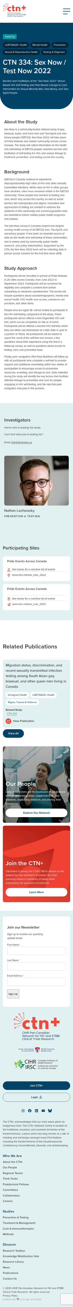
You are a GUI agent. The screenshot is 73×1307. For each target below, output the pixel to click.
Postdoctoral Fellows (16, 1184)
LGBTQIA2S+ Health (16, 45)
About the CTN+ (13, 1162)
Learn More (36, 892)
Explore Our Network (36, 813)
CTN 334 (12, 713)
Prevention (60, 45)
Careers (8, 1201)
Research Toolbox (14, 1251)
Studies (8, 1211)
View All (13, 733)
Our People (10, 1167)
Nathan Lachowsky (19, 510)
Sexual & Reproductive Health (21, 52)
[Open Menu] (66, 11)
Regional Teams (13, 1173)
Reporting (10, 36)
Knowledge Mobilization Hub (21, 1256)
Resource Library (13, 1262)
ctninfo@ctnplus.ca (21, 442)
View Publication (23, 721)
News (6, 1267)
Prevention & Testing (16, 1217)
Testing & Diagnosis (54, 52)
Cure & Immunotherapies (18, 1228)
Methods (8, 1234)
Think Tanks (10, 1178)
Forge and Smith (32, 1299)
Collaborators (11, 1195)
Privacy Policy (10, 1295)
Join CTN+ (36, 1086)
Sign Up (13, 994)
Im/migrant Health (17, 695)
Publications (10, 1273)
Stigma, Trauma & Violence (22, 702)
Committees (10, 1190)
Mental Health (40, 45)
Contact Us (10, 1278)
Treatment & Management (19, 1223)
